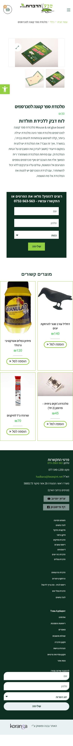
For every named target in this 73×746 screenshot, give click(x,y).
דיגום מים (61, 549)
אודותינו (62, 617)
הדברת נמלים (60, 559)
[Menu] (65, 9)
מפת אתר (61, 660)
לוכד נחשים (61, 525)
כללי (52, 22)
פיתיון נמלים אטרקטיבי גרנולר (18, 343)
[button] (5, 89)
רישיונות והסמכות (58, 623)
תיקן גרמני (61, 534)
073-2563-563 (55, 463)
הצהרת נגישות (59, 648)
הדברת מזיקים (59, 539)
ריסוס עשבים (60, 544)
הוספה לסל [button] (57, 344)
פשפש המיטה (60, 520)
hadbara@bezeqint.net (49, 476)
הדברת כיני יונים (59, 554)
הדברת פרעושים (58, 572)
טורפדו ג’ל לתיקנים (18, 415)
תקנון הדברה (60, 642)
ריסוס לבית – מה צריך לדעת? (53, 584)
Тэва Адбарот (58, 611)
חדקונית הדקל (59, 530)
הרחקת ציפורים (59, 578)
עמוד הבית (62, 22)
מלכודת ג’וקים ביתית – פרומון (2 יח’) (55, 406)
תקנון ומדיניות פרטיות (56, 654)
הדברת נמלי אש (59, 590)
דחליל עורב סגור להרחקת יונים (55, 326)
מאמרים (62, 629)
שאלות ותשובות (59, 635)
